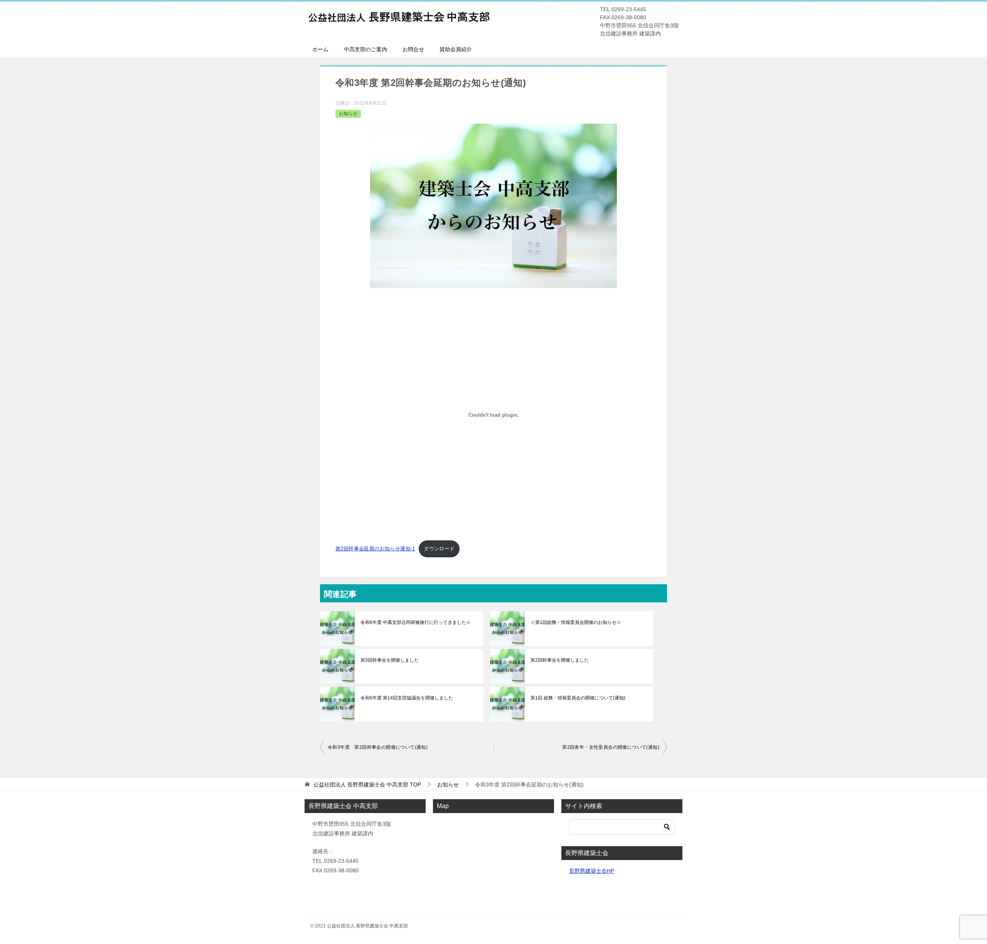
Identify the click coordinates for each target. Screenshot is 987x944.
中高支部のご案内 (365, 49)
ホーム (320, 49)
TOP (367, 784)
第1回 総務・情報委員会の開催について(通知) (578, 698)
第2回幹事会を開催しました (560, 660)
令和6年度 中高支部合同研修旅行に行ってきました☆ (415, 622)
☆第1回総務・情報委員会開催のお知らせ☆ (576, 622)
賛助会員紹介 (456, 49)
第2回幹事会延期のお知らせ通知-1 (375, 549)
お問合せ (413, 49)
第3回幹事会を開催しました (389, 660)
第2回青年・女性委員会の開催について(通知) (610, 747)
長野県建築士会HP (591, 871)
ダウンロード (439, 549)
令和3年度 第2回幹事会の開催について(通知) (378, 747)
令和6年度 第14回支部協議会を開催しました (406, 698)
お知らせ (348, 113)
